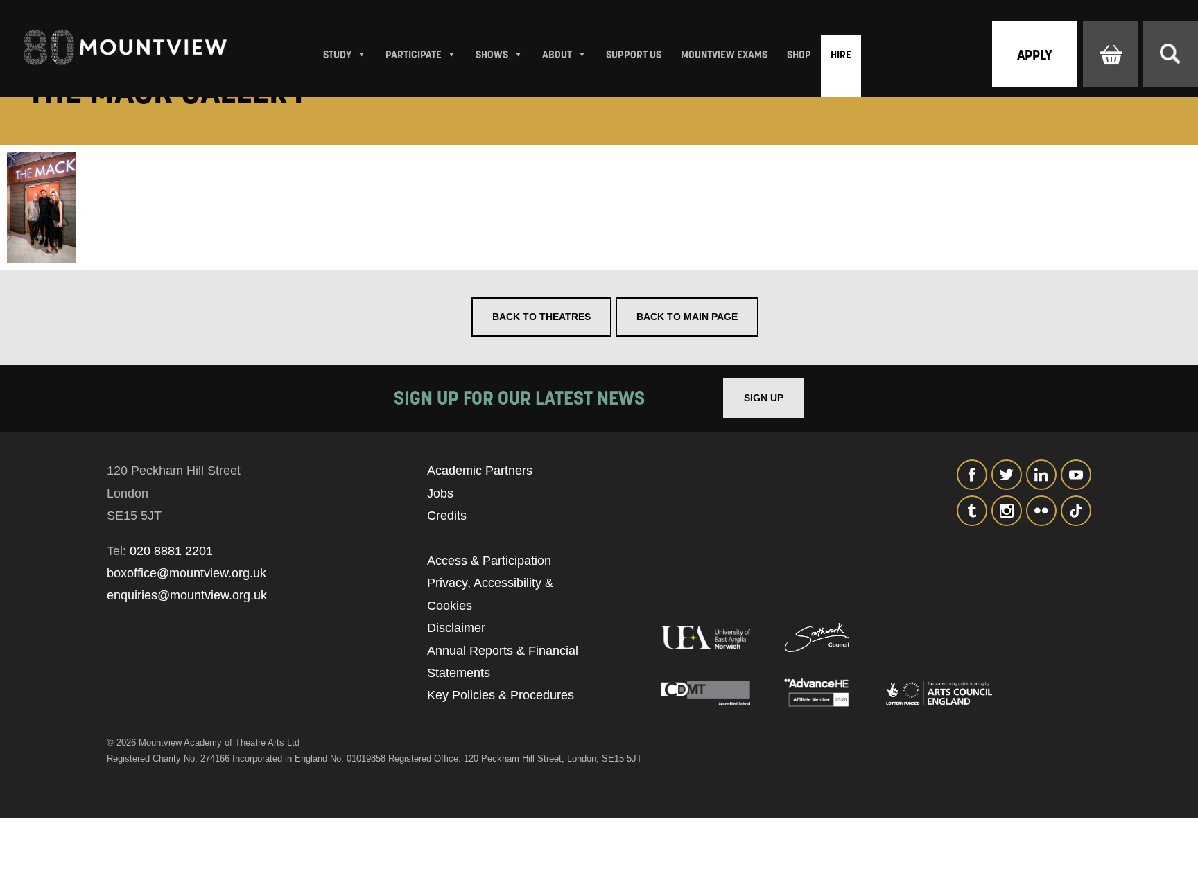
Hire (841, 54)
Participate (413, 54)
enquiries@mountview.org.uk (187, 595)
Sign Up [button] (763, 397)
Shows (492, 54)
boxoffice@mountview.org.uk (186, 573)
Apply (1034, 55)
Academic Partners (479, 470)
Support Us (633, 54)
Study (337, 54)
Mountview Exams (724, 54)
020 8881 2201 (171, 551)
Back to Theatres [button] (541, 316)
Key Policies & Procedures (500, 695)
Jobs (440, 493)
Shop (799, 54)
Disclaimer (456, 628)
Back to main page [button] (687, 316)
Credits (447, 516)
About (557, 54)
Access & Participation (489, 561)
